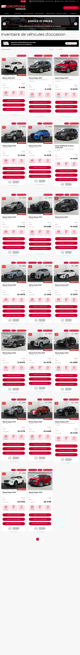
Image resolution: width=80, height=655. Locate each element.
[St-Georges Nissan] (13, 7)
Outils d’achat (28, 13)
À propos (73, 13)
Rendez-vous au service (71, 7)
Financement (39, 13)
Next (75, 23)
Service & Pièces (61, 13)
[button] (2, 67)
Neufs (7, 13)
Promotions (50, 13)
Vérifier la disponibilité (13, 100)
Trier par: (51, 49)
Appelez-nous (60, 1)
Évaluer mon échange (13, 105)
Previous (4, 23)
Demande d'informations (13, 109)
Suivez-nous (50, 1)
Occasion (17, 13)
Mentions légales (14, 114)
